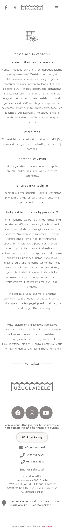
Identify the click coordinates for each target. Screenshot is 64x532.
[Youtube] (46, 412)
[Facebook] (18, 412)
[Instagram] (32, 412)
